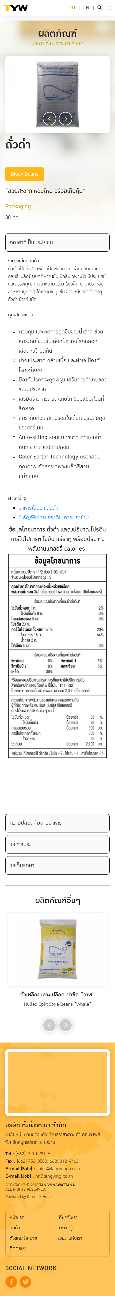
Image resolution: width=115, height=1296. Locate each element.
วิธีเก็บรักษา (22, 865)
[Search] (99, 8)
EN (86, 7)
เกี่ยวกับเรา (67, 1217)
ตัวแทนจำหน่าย (23, 1238)
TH (72, 7)
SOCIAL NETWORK (30, 1268)
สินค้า (15, 1227)
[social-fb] (11, 1282)
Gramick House (40, 1197)
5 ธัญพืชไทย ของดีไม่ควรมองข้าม (54, 517)
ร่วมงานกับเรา (69, 1238)
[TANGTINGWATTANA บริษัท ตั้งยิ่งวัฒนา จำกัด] (24, 12)
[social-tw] (25, 1282)
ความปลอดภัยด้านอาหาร (36, 823)
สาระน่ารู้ (64, 1227)
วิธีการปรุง (21, 844)
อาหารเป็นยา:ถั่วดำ (38, 508)
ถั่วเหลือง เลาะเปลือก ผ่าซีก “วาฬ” (57, 995)
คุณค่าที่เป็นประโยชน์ (31, 242)
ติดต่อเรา (18, 1248)
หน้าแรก (17, 1217)
